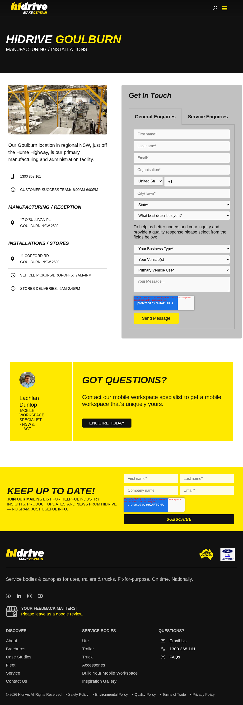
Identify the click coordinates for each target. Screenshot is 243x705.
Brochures (15, 649)
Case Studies (18, 657)
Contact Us (16, 681)
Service (13, 673)
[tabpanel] (182, 227)
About (11, 640)
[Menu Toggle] (225, 8)
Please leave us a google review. (52, 614)
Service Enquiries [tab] (208, 116)
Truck (87, 657)
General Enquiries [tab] (155, 116)
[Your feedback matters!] (12, 611)
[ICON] (8, 596)
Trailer (88, 649)
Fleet (10, 665)
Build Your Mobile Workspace (110, 673)
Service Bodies (99, 631)
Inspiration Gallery (99, 681)
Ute (85, 640)
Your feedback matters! (49, 608)
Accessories (93, 665)
